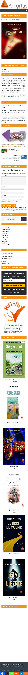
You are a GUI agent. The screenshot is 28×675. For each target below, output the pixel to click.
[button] (26, 11)
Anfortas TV (4, 261)
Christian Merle (19, 65)
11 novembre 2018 (7, 19)
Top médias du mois (6, 258)
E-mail (3, 191)
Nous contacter (5, 263)
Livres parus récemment (7, 256)
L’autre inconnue (6, 146)
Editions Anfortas (17, 19)
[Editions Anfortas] (14, 8)
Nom (2, 186)
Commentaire (4, 175)
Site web (3, 195)
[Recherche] (24, 219)
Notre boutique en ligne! (7, 253)
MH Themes (23, 670)
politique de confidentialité (14, 291)
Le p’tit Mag (13, 144)
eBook (3, 71)
